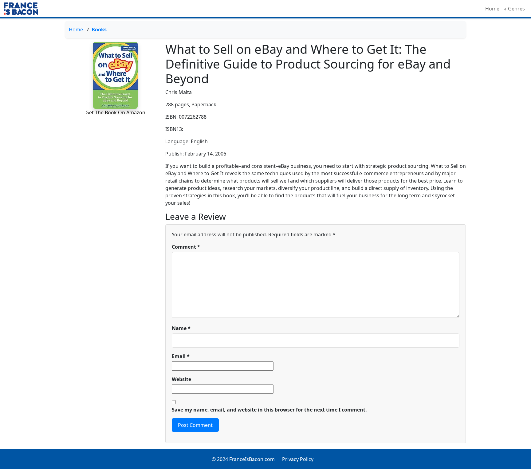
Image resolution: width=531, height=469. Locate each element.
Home (492, 8)
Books (99, 29)
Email (181, 356)
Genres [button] (516, 8)
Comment (186, 246)
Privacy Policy (297, 459)
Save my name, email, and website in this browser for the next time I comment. (269, 409)
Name (181, 328)
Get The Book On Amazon (115, 112)
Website (181, 379)
